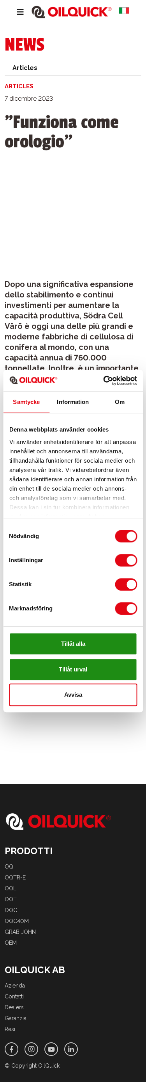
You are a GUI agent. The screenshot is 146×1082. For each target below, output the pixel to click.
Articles (24, 68)
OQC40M (17, 921)
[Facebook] (11, 1049)
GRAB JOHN (20, 932)
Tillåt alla (73, 643)
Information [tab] (73, 402)
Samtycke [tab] (26, 402)
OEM (11, 943)
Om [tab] (120, 402)
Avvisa (73, 694)
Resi (10, 1029)
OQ (9, 867)
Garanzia (15, 1018)
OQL (10, 888)
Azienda (15, 985)
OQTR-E (15, 877)
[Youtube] (51, 1049)
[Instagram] (31, 1049)
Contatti (14, 996)
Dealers (14, 1007)
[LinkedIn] (71, 1049)
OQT (11, 899)
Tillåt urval (73, 669)
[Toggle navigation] (14, 12)
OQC (11, 910)
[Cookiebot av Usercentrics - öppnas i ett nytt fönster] (104, 381)
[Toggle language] (127, 12)
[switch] (126, 560)
